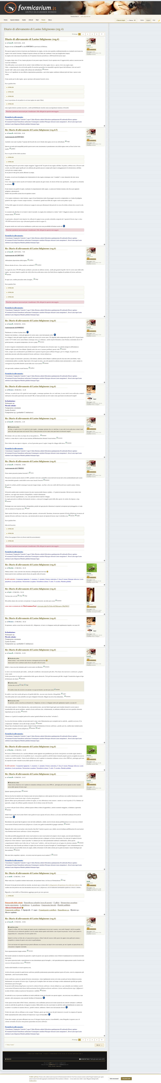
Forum (43, 20)
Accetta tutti (126, 1078)
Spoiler (11, 87)
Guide (24, 20)
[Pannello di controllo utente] (138, 20)
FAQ (154, 20)
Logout (148, 20)
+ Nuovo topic (120, 20)
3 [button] (87, 34)
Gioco (50, 20)
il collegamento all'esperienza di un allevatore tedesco (63, 885)
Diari (37, 20)
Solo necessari (114, 1078)
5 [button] (96, 34)
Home (5, 20)
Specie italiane (14, 20)
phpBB (50, 1063)
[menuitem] (84, 1059)
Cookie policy (33, 1080)
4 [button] (92, 34)
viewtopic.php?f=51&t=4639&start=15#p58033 (53, 606)
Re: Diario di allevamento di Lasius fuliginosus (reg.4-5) (31, 129)
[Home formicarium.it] (80, 8)
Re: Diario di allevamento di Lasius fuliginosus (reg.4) (30, 248)
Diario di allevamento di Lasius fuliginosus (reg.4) (34, 29)
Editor (142, 20)
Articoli (31, 20)
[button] (101, 34)
